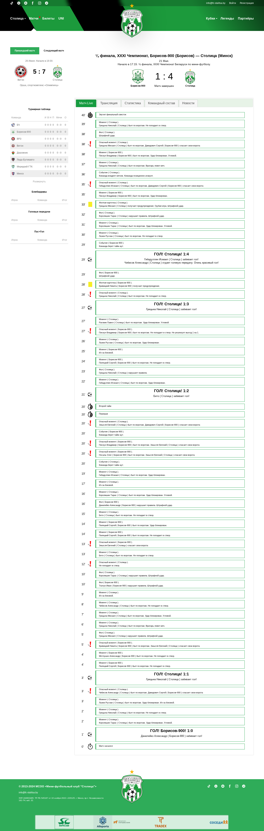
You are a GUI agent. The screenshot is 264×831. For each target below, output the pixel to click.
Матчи (33, 18)
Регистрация (247, 3)
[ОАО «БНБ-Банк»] (177, 822)
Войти (232, 3)
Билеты (48, 18)
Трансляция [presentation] (109, 103)
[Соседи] (41, 822)
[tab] (86, 103)
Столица (17, 18)
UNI (61, 18)
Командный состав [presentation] (161, 103)
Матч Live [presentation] (86, 103)
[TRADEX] (61, 822)
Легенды (227, 18)
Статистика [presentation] (133, 103)
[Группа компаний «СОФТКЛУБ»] (80, 822)
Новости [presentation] (188, 103)
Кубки (210, 18)
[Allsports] (157, 822)
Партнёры (246, 18)
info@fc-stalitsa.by (215, 3)
